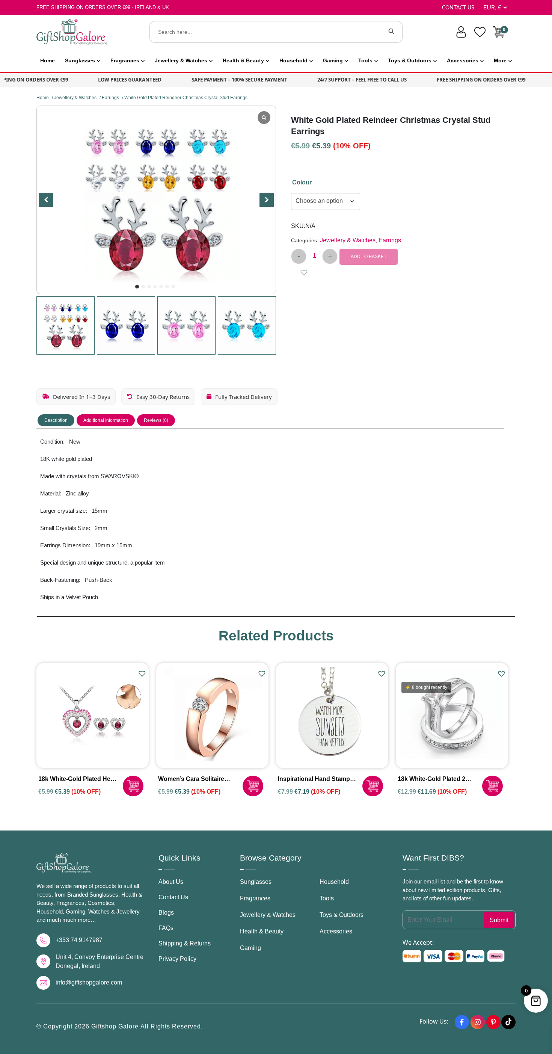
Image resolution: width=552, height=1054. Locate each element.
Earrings (110, 97)
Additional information (105, 420)
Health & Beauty (243, 60)
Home (47, 60)
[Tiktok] (508, 1022)
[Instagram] (478, 1022)
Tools (365, 60)
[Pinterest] (493, 1022)
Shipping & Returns (184, 943)
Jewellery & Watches (181, 60)
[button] (137, 286)
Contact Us (458, 8)
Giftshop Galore (115, 1026)
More (500, 60)
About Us (170, 882)
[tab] (56, 420)
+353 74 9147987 (79, 940)
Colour (302, 182)
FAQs (165, 928)
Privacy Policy (177, 959)
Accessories (462, 60)
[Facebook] (462, 1022)
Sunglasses (80, 60)
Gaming (333, 60)
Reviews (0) (156, 420)
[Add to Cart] (133, 786)
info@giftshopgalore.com (89, 982)
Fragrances (124, 60)
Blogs (166, 912)
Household (293, 60)
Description (56, 420)
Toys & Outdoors (409, 60)
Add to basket (368, 256)
